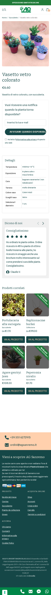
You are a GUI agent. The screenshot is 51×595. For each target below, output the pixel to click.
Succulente (13, 18)
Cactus (5, 501)
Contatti (6, 531)
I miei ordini (33, 506)
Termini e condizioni (37, 514)
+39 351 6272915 (20, 437)
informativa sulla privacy (26, 139)
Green (4, 514)
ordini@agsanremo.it (23, 444)
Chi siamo (6, 527)
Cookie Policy (8, 543)
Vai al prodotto (13, 339)
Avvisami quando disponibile (28, 132)
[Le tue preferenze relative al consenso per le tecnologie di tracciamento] (4, 592)
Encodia (32, 576)
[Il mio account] (42, 9)
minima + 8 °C (28, 167)
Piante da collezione (11, 510)
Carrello (31, 510)
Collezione (30, 327)
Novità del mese (9, 497)
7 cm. (24, 204)
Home (4, 18)
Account (31, 501)
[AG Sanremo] (25, 10)
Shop (30, 497)
